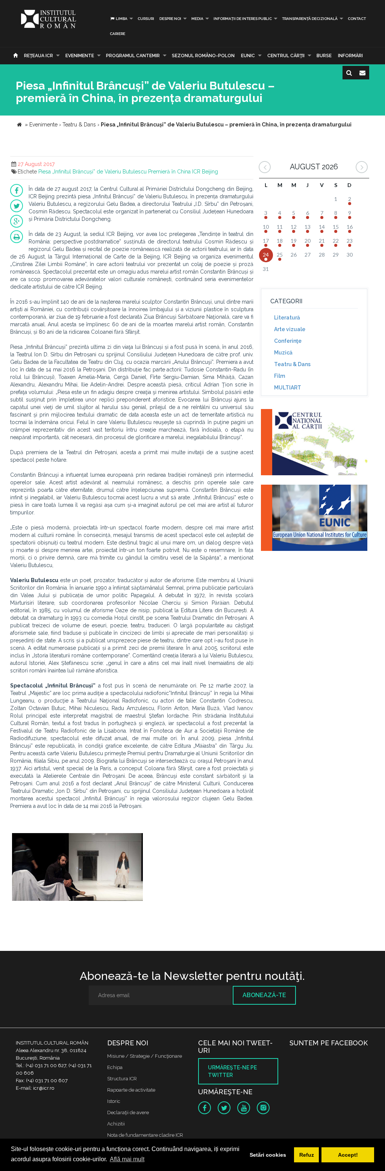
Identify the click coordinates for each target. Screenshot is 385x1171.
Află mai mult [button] (127, 1159)
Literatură (287, 318)
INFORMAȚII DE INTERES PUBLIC (243, 19)
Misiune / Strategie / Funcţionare (144, 1056)
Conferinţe (288, 341)
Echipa (115, 1067)
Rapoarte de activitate (131, 1090)
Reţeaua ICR (38, 55)
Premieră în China (169, 172)
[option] (77, 868)
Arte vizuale (289, 329)
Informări (350, 55)
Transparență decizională (310, 19)
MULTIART (287, 388)
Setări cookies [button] (268, 1155)
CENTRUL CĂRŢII (286, 55)
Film (279, 376)
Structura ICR (122, 1078)
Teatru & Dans (292, 364)
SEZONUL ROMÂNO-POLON (203, 55)
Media (197, 19)
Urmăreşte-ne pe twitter (232, 1071)
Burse (324, 55)
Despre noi (170, 19)
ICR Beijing (205, 172)
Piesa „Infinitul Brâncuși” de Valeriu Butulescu (92, 172)
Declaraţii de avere (128, 1112)
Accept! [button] (348, 1155)
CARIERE (117, 34)
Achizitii (116, 1124)
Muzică (283, 353)
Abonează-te (264, 995)
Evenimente (79, 55)
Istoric (113, 1101)
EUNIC (248, 55)
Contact (357, 19)
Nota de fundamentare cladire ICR (145, 1135)
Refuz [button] (306, 1155)
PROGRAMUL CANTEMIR (133, 55)
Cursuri (146, 19)
